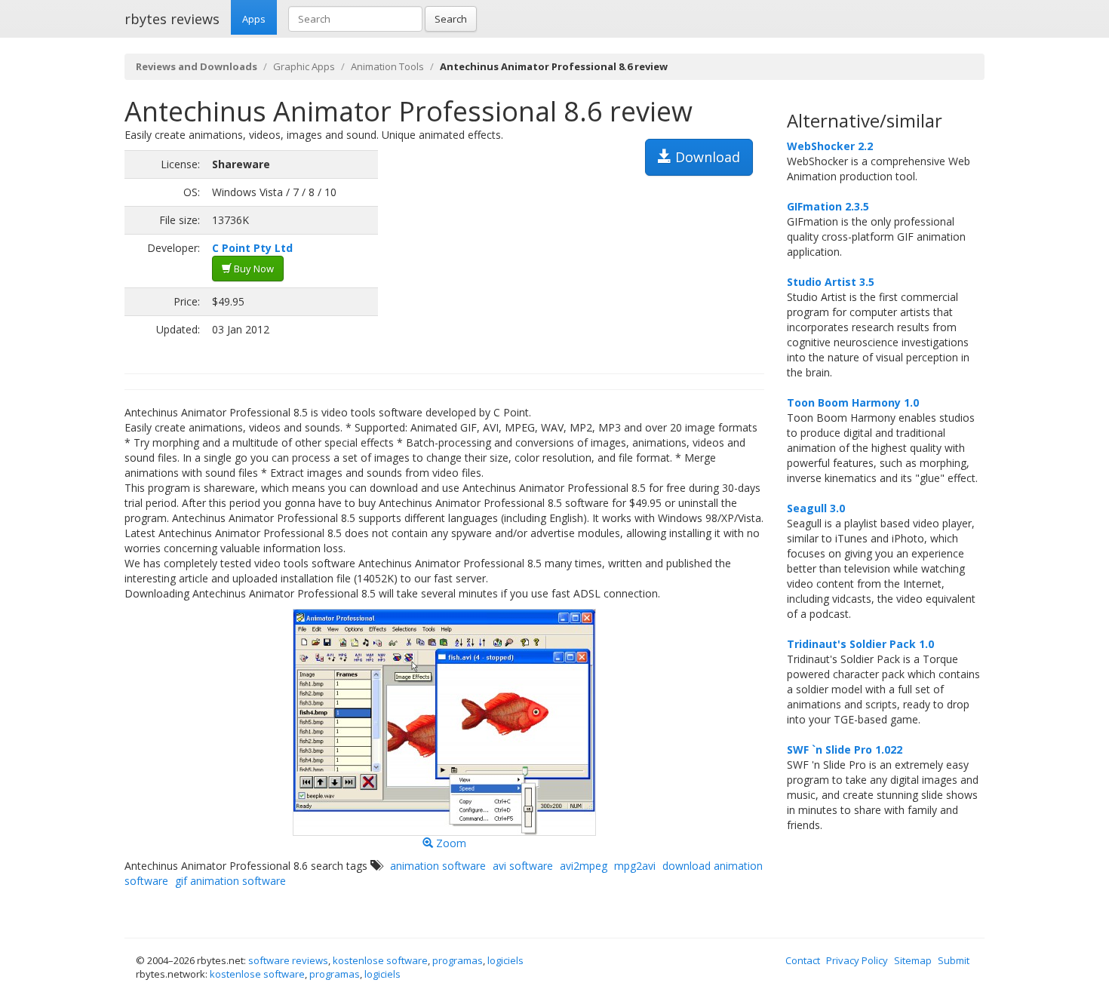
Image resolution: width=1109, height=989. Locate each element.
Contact (802, 960)
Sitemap (913, 960)
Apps (254, 19)
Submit (953, 960)
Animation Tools (387, 66)
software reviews (288, 960)
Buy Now (253, 268)
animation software (438, 865)
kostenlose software (380, 960)
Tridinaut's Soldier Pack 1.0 (860, 644)
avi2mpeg (583, 865)
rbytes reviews (172, 19)
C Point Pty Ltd (252, 248)
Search (451, 19)
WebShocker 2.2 (830, 146)
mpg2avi (635, 865)
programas (457, 960)
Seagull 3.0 (816, 508)
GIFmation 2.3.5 (828, 206)
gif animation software (230, 881)
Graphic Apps (304, 66)
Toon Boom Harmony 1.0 (853, 402)
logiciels (505, 960)
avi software (523, 865)
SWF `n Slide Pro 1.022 (844, 749)
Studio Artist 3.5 (830, 282)
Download (705, 157)
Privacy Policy (857, 960)
